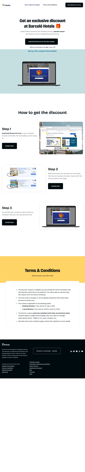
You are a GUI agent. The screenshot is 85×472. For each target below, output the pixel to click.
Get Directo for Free (74, 5)
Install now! (9, 146)
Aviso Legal (5, 372)
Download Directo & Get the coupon (41, 42)
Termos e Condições (7, 368)
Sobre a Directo (33, 366)
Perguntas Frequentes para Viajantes (39, 364)
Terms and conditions (50, 5)
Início (30, 374)
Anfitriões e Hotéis (34, 362)
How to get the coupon (32, 5)
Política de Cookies (7, 370)
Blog (30, 370)
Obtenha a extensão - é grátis (46, 351)
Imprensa (32, 372)
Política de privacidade (8, 366)
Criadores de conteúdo (35, 368)
